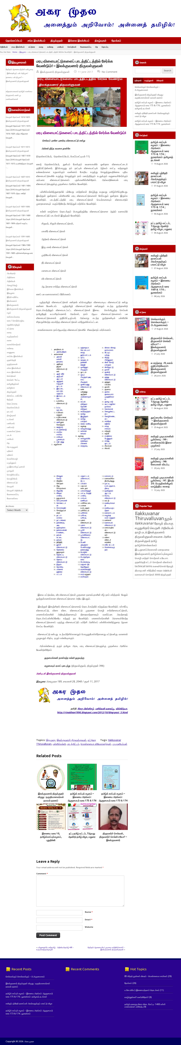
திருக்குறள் (57, 40)
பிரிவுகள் (160, 80)
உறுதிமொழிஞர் (13, 324)
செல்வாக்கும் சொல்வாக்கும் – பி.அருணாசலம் (147, 88)
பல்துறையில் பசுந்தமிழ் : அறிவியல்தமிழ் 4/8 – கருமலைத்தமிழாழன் (55, 948)
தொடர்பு (105, 46)
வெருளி (10, 486)
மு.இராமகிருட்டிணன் (16, 466)
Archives (10, 506)
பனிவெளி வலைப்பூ (104, 708)
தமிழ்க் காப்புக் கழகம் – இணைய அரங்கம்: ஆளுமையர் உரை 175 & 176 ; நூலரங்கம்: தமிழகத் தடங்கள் (82, 800)
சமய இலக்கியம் (18, 46)
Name (89, 912)
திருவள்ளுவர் (142, 541)
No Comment (109, 71)
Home (14, 52)
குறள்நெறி (11, 360)
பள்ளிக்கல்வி (59, 744)
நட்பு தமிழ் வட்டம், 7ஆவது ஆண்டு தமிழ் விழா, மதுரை (161, 226)
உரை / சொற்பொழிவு (15, 320)
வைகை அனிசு (162, 537)
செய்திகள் (72, 46)
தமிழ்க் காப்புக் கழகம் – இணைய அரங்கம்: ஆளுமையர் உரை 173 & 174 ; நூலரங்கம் (153, 122)
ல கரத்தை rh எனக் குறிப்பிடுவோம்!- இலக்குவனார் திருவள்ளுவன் (162, 367)
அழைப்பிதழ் (12, 285)
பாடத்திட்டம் (73, 744)
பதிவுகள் (138, 80)
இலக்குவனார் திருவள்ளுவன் (55, 71)
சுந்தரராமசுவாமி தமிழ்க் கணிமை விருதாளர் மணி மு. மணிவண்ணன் (19, 95)
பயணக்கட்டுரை (14, 431)
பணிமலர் (11, 423)
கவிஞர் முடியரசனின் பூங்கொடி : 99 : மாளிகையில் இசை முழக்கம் (162, 441)
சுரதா (159, 570)
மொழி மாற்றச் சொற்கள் (147, 558)
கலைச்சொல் (159, 566)
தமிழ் (154, 541)
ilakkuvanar (144, 523)
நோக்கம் (116, 41)
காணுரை (11, 352)
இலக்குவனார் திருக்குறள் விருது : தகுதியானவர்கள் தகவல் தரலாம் (51, 797)
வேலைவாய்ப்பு (85, 46)
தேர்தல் (10, 399)
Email (88, 919)
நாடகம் (10, 411)
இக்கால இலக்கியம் (78, 40)
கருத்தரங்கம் (12, 336)
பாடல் (9, 435)
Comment (42, 873)
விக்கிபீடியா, (122, 708)
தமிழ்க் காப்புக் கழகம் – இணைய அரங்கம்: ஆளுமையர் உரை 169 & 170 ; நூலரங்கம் (160, 285)
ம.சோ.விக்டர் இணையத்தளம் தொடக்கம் (141, 990)
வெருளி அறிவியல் (15, 490)
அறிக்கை (11, 277)
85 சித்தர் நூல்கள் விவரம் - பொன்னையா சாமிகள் (145, 976)
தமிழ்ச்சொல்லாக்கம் (146, 545)
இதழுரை (22, 52)
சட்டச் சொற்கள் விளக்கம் (159, 562)
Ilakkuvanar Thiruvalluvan (149, 516)
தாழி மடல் (141, 532)
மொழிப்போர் (12, 478)
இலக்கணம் (12, 300)
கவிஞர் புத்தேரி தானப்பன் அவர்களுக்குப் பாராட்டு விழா (159, 178)
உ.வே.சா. (164, 558)
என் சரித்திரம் (149, 570)
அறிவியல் (4, 46)
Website (89, 927)
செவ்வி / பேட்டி (13, 379)
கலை (9, 340)
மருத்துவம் (11, 462)
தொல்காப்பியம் (14, 40)
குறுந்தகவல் (12, 364)
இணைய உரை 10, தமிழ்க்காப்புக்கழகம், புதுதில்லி (51, 837)
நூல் (168, 518)
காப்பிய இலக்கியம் (15, 356)
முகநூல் (10, 470)
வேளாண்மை (12, 498)
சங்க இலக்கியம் (36, 40)
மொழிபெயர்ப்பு (13, 474)
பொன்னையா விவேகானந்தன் (96, 744)
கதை (41, 46)
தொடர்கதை (12, 403)
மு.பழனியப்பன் (119, 744)
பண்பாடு (10, 427)
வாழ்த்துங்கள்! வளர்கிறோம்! (136, 997)
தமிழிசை (11, 387)
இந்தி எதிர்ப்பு (12, 297)
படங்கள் (10, 419)
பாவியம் (60, 46)
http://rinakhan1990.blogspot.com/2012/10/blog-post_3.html (92, 712)
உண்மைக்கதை (13, 316)
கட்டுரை (31, 46)
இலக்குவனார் (13, 304)
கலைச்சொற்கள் (14, 344)
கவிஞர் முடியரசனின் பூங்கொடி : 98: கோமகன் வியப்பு (162, 461)
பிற (96, 46)
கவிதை (50, 46)
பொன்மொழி (12, 458)
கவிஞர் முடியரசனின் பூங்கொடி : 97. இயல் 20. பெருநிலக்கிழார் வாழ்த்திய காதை (162, 482)
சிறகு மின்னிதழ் (86, 708)
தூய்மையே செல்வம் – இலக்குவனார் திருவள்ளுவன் (162, 420)
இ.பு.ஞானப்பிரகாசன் (146, 549)
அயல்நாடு (11, 273)
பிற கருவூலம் (12, 446)
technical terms (143, 566)
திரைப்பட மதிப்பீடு (14, 395)
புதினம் (10, 450)
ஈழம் (9, 312)
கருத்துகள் (148, 80)
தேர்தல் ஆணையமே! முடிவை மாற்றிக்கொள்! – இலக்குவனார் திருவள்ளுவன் (106, 948)
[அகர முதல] (90, 31)
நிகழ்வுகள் (100, 40)
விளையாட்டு (12, 482)
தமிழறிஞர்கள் (13, 383)
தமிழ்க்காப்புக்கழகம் (162, 554)
